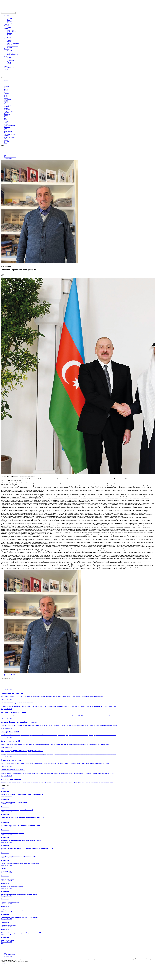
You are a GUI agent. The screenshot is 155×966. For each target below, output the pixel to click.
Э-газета (3, 2)
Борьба (9, 59)
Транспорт (10, 34)
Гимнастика (10, 60)
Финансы (9, 33)
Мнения (9, 21)
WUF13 (6, 69)
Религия (9, 47)
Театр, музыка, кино (12, 54)
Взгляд (9, 20)
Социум (9, 40)
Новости (3, 788)
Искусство (10, 53)
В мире (6, 66)
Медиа (9, 41)
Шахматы (9, 65)
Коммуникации (11, 36)
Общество (6, 38)
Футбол (9, 57)
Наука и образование (13, 43)
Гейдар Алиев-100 (9, 67)
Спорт (5, 56)
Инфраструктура (11, 31)
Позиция (9, 18)
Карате (9, 63)
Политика (6, 15)
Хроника (6, 25)
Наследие (9, 51)
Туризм (9, 37)
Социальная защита (12, 46)
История (9, 50)
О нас (5, 70)
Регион (9, 27)
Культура (6, 49)
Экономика (7, 28)
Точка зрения (10, 17)
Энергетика (10, 30)
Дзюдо (9, 62)
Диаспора (9, 22)
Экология (9, 44)
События (6, 24)
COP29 (6, 102)
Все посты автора (5, 785)
